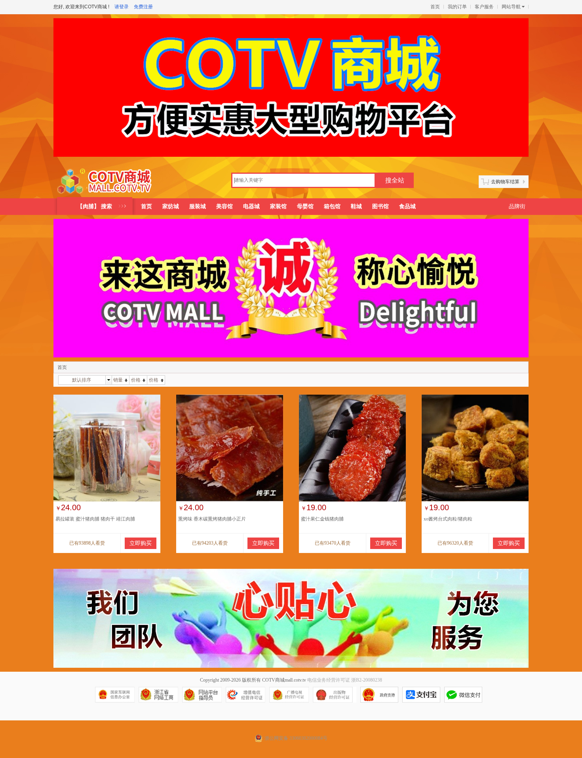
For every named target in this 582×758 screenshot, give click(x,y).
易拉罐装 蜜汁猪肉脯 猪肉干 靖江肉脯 (95, 519)
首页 (435, 6)
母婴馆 (305, 206)
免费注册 (143, 6)
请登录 (121, 6)
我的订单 (457, 6)
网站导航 (511, 6)
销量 (118, 380)
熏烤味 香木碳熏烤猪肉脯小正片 (212, 519)
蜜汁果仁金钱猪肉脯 (322, 519)
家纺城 (170, 206)
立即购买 (140, 543)
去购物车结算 (505, 181)
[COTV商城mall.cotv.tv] (107, 181)
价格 (136, 380)
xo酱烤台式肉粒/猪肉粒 (448, 519)
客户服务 (484, 6)
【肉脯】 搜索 (94, 206)
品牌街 (517, 206)
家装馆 (278, 206)
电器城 (251, 206)
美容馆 (224, 206)
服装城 (197, 206)
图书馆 (380, 206)
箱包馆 (332, 206)
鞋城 (356, 206)
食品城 (407, 206)
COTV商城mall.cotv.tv (284, 680)
